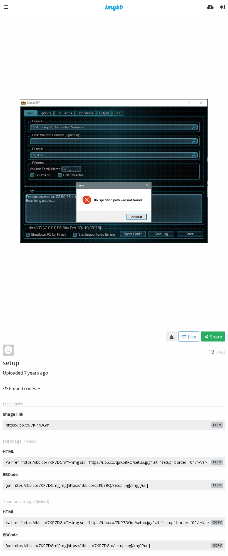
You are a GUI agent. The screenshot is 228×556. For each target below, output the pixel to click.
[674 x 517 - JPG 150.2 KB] (171, 336)
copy (217, 425)
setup (11, 362)
